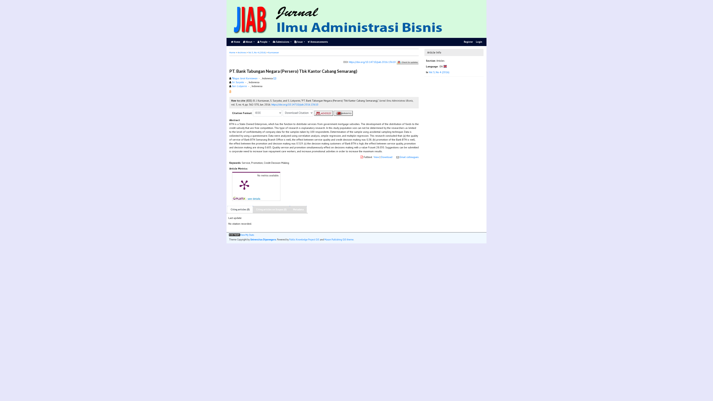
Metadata (298, 209)
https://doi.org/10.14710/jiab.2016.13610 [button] (294, 104)
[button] (230, 91)
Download (386, 157)
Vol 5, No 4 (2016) (257, 52)
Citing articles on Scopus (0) (271, 209)
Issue (300, 41)
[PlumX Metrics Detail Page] (244, 185)
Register (468, 41)
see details (254, 198)
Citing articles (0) (240, 209)
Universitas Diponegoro (263, 239)
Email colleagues (409, 157)
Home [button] (232, 52)
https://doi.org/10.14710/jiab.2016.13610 (372, 62)
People (263, 41)
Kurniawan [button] (273, 52)
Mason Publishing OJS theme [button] (339, 239)
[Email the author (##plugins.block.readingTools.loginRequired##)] (275, 78)
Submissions (282, 41)
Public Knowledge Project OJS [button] (304, 239)
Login (479, 41)
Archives (242, 52)
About (249, 41)
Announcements (319, 41)
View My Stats (247, 235)
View (376, 157)
